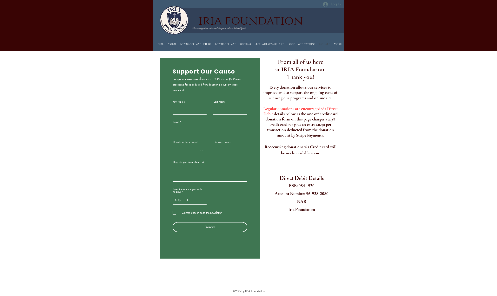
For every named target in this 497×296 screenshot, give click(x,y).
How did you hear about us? (188, 162)
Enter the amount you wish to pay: (187, 190)
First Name (179, 101)
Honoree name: (222, 142)
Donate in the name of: (185, 142)
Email (176, 122)
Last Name (220, 101)
